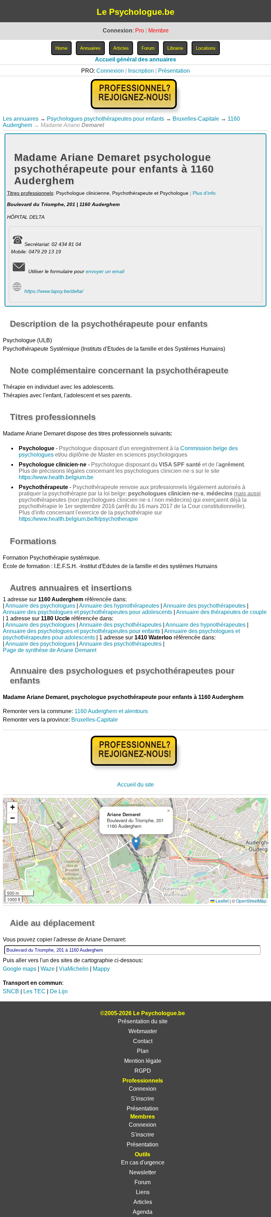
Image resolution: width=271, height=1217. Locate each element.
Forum (142, 1182)
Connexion (110, 71)
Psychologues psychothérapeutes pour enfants (105, 119)
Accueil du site (135, 785)
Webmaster (142, 1031)
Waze (48, 969)
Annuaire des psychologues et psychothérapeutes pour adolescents (87, 612)
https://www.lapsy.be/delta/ (53, 291)
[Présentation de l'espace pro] (136, 770)
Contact (142, 1041)
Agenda (142, 1212)
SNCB (11, 991)
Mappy (101, 969)
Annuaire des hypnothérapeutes (119, 606)
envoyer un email (105, 271)
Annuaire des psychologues (40, 606)
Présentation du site (143, 1021)
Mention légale (142, 1061)
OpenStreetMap (251, 901)
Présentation (174, 71)
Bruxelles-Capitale (196, 119)
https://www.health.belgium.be (56, 477)
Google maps (19, 969)
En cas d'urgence (142, 1162)
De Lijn (59, 991)
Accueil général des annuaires (135, 59)
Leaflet (222, 901)
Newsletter (142, 1172)
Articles (142, 1202)
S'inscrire (142, 1099)
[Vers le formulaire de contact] (19, 271)
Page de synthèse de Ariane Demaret (49, 650)
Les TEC (34, 991)
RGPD (142, 1071)
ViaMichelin (74, 969)
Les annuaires (20, 119)
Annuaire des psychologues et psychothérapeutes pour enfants (81, 631)
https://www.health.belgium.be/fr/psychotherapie (78, 519)
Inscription (141, 71)
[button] (136, 843)
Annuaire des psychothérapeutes (204, 606)
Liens (143, 1192)
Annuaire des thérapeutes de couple (221, 612)
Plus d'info (204, 193)
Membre (158, 31)
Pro (139, 31)
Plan (143, 1051)
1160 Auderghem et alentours (111, 711)
